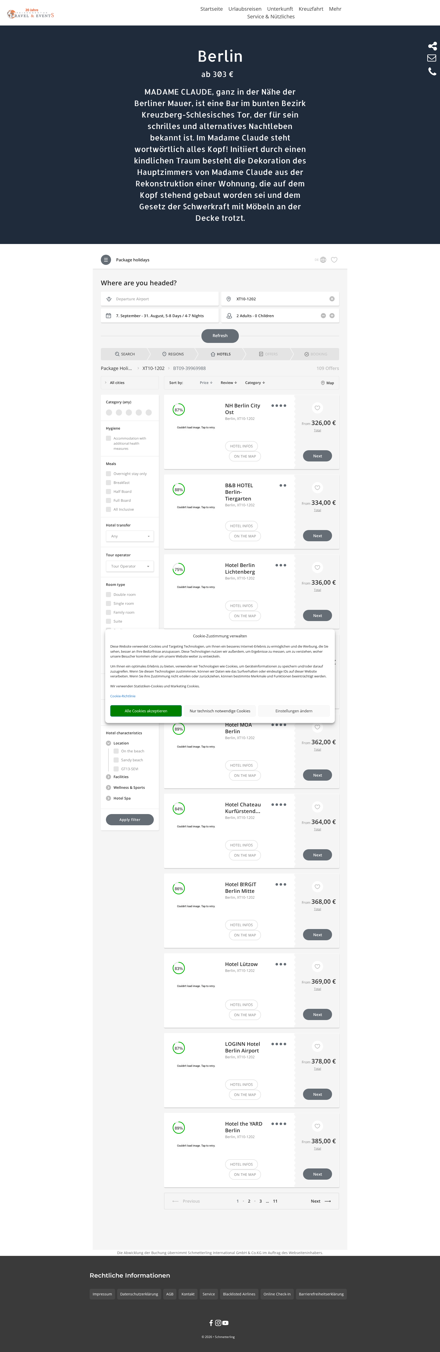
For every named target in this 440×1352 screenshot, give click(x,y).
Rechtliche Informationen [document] (130, 1275)
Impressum (102, 1294)
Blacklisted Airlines (239, 1294)
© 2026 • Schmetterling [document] (218, 1337)
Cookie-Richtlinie (122, 696)
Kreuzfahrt (311, 9)
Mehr (335, 9)
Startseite (211, 9)
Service (209, 1294)
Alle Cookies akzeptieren (146, 710)
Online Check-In (277, 1294)
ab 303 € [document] (217, 74)
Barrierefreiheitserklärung (321, 1294)
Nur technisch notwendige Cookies (220, 710)
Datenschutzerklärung (139, 1294)
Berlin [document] (220, 56)
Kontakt (188, 1294)
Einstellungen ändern (294, 710)
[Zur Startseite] (30, 13)
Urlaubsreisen (245, 9)
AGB (169, 1294)
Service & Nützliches (271, 17)
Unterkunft (280, 9)
